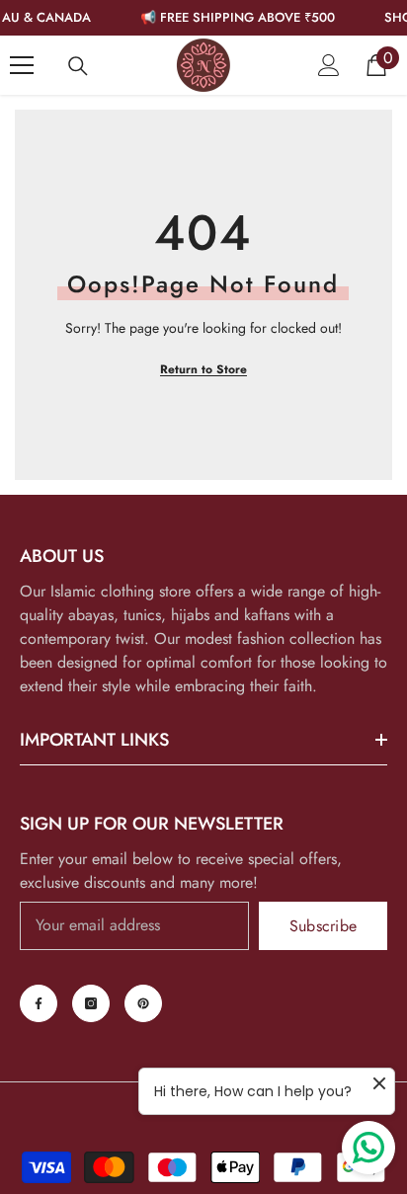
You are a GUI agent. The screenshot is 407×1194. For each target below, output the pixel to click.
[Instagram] (91, 1003)
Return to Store (203, 369)
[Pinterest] (143, 1003)
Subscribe (323, 926)
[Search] (78, 66)
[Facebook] (38, 1003)
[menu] (22, 65)
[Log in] (329, 65)
